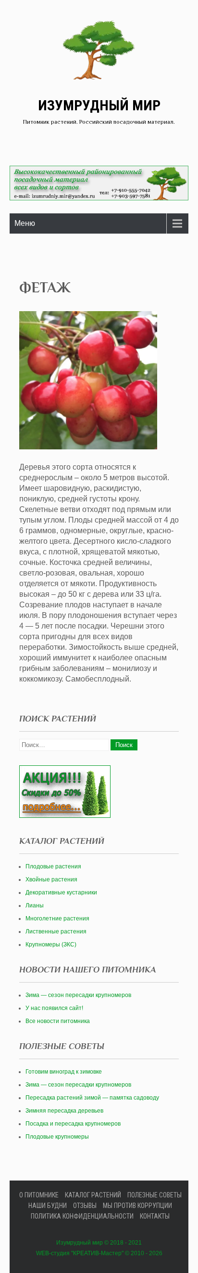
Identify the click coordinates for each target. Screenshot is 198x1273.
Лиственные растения (56, 931)
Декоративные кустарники (61, 892)
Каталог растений (93, 1195)
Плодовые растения (53, 866)
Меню (24, 223)
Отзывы (85, 1205)
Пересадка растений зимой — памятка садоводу (92, 1097)
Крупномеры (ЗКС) (50, 944)
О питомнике (39, 1195)
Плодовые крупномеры (57, 1136)
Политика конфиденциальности (82, 1216)
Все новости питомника (57, 1021)
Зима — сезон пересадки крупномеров (78, 995)
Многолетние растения (57, 918)
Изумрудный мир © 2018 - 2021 (99, 1242)
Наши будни (47, 1205)
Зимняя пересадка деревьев (64, 1110)
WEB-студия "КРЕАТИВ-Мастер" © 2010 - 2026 (99, 1253)
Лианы (34, 905)
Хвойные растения (51, 879)
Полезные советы (154, 1195)
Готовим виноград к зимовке (63, 1071)
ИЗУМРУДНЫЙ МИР (99, 105)
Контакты (155, 1216)
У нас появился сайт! (54, 1008)
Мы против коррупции (137, 1205)
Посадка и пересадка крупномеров (73, 1123)
